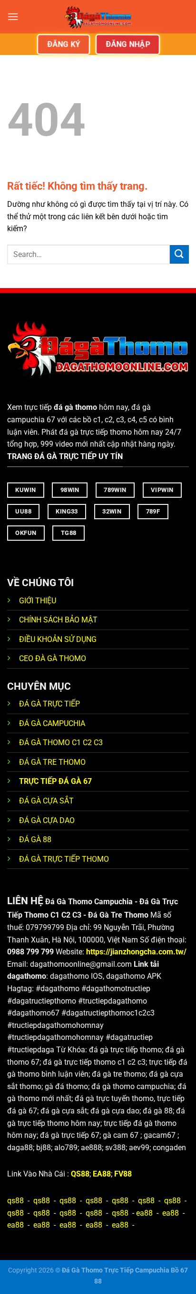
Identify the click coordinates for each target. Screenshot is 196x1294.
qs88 (15, 1200)
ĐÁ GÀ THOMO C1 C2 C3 (61, 742)
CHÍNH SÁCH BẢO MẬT (58, 619)
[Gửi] (179, 254)
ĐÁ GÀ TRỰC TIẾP (50, 703)
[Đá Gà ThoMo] (98, 16)
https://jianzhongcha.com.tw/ (136, 951)
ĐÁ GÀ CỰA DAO (47, 820)
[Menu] (13, 16)
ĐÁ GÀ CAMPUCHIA (52, 723)
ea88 (144, 1213)
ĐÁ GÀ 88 (35, 839)
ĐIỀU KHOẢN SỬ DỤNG (58, 639)
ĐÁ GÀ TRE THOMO (52, 762)
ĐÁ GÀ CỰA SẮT (46, 800)
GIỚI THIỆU (37, 600)
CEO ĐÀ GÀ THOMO (52, 658)
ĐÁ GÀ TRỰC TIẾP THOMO (64, 859)
